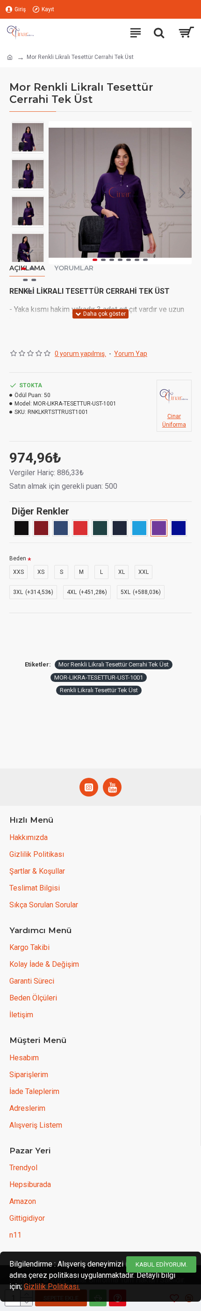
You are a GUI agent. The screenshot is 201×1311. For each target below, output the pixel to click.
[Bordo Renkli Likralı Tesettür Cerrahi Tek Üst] (41, 528)
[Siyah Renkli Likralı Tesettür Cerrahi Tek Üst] (21, 528)
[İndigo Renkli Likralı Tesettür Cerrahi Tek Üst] (60, 528)
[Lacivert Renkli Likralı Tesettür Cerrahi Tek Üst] (119, 528)
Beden (17, 558)
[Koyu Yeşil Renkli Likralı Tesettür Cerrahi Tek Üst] (100, 528)
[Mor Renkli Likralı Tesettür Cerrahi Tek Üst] (159, 528)
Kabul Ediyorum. (161, 1264)
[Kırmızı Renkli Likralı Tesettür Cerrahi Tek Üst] (80, 528)
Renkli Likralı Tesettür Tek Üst (99, 690)
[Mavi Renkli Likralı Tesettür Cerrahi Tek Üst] (139, 528)
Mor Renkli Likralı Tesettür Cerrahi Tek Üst (113, 664)
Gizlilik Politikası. (52, 1286)
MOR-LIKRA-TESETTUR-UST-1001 (98, 677)
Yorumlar (73, 268)
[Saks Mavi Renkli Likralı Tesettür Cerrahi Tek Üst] (178, 528)
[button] (58, 192)
